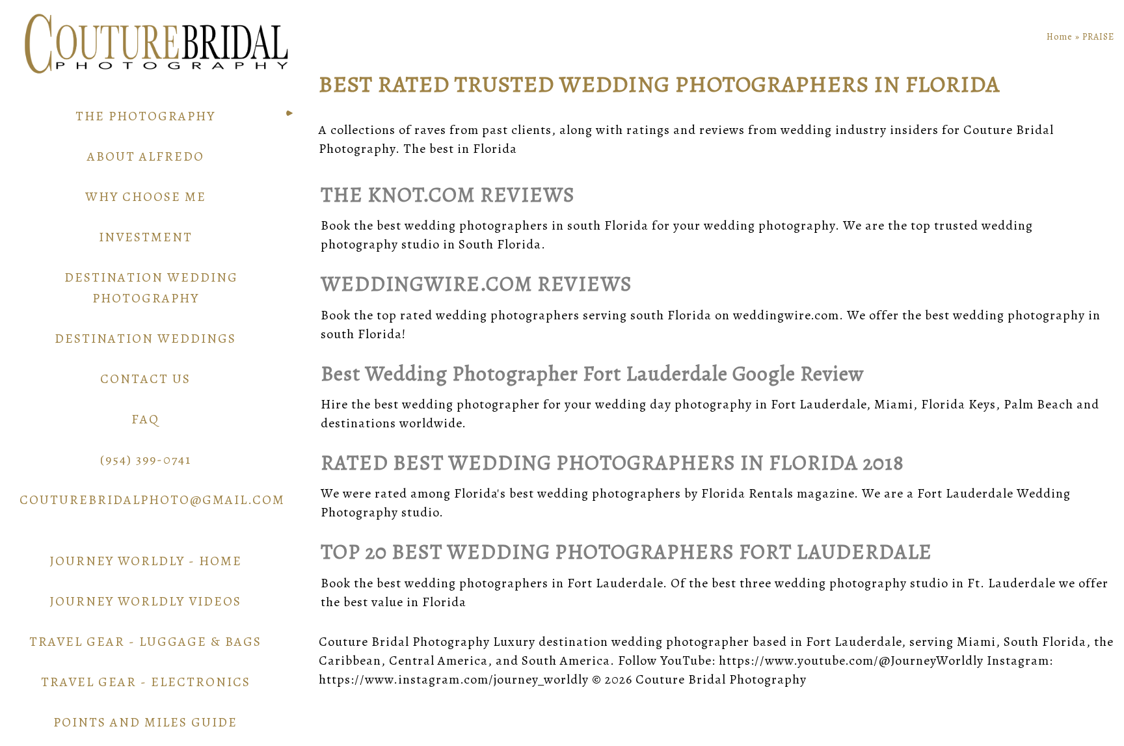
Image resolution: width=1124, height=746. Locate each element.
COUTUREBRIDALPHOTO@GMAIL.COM (152, 500)
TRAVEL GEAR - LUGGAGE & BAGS (145, 641)
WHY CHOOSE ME (145, 197)
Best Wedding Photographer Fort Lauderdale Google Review (592, 373)
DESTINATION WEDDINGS (145, 338)
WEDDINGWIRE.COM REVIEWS (476, 283)
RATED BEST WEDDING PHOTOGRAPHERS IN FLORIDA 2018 (612, 462)
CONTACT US (145, 379)
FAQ (145, 419)
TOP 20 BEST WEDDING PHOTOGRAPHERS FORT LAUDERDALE (626, 551)
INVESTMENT (146, 237)
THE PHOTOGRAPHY (145, 116)
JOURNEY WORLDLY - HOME (145, 561)
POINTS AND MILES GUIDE (145, 722)
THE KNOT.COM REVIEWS (448, 194)
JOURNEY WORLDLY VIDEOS (145, 601)
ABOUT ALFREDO (145, 156)
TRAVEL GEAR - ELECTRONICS (145, 682)
